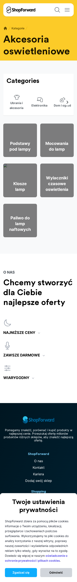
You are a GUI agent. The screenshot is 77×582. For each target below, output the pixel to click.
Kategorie (17, 28)
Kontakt (39, 467)
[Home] (5, 28)
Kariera (38, 474)
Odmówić (56, 572)
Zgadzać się (21, 572)
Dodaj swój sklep (38, 481)
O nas (38, 461)
